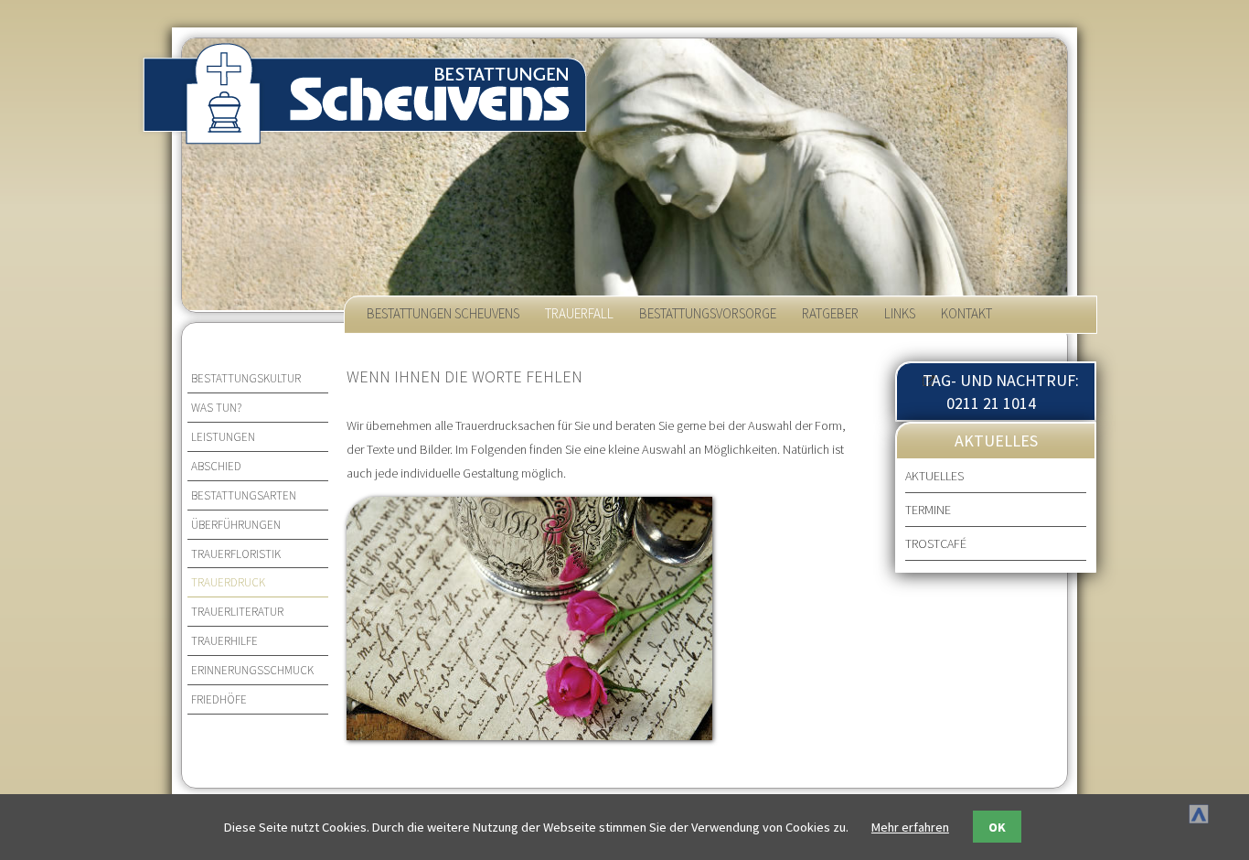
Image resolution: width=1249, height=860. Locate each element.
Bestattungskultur (246, 378)
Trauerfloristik (236, 554)
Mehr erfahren (910, 827)
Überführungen (236, 524)
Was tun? (216, 407)
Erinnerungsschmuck (252, 670)
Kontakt (966, 313)
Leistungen (223, 437)
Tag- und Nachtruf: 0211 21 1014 (1001, 392)
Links (899, 313)
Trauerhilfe (224, 641)
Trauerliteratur (237, 611)
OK (997, 827)
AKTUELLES (934, 476)
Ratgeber (830, 313)
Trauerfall (579, 313)
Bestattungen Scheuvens (443, 313)
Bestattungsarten (243, 495)
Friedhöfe (219, 699)
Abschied (216, 466)
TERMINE (928, 509)
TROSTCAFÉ (935, 543)
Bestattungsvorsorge (707, 313)
